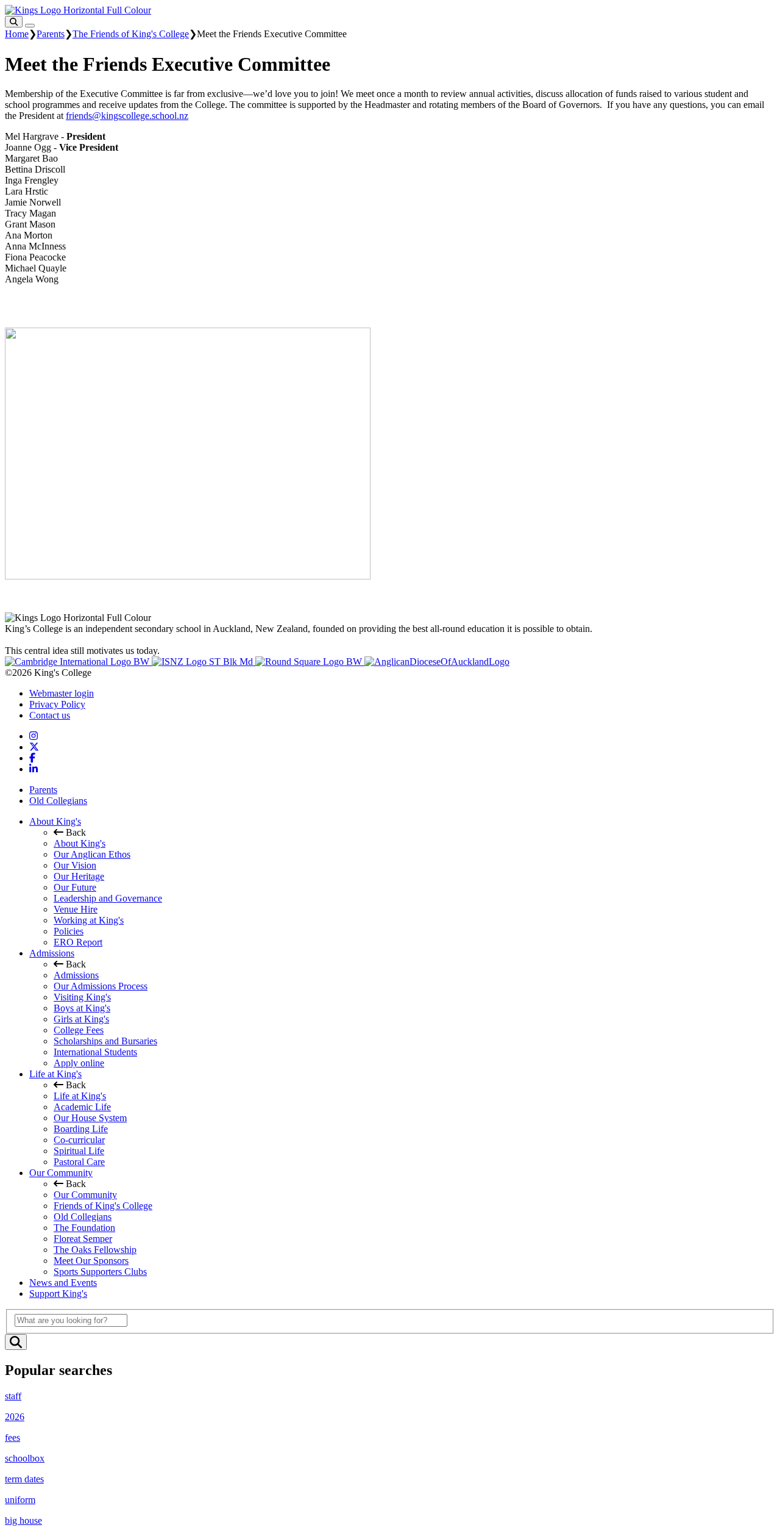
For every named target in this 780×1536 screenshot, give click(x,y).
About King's (55, 821)
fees (12, 1437)
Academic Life (82, 1107)
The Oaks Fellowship (95, 1249)
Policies (68, 931)
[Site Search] (14, 21)
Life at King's (55, 1074)
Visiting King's (82, 997)
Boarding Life (81, 1129)
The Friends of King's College (131, 34)
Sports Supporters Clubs (100, 1271)
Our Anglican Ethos (92, 854)
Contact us (49, 715)
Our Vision (75, 865)
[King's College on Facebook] (32, 758)
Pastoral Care (79, 1162)
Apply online (79, 1063)
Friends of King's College (103, 1205)
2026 (14, 1417)
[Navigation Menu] (30, 25)
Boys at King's (82, 1008)
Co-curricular (79, 1140)
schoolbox (24, 1458)
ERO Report (78, 942)
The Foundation (84, 1227)
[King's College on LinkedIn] (33, 769)
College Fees (79, 1030)
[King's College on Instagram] (33, 736)
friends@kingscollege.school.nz (127, 115)
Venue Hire (76, 909)
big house (23, 1520)
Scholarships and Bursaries (105, 1041)
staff (13, 1396)
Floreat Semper (83, 1238)
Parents (51, 34)
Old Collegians (58, 800)
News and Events (63, 1282)
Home (17, 34)
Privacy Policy (57, 704)
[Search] (16, 1342)
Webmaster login (61, 693)
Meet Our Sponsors (91, 1260)
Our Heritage (79, 876)
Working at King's (89, 920)
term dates (24, 1479)
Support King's (58, 1293)
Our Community (61, 1173)
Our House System (90, 1118)
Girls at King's (81, 1019)
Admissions (51, 953)
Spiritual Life (79, 1151)
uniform (20, 1500)
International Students (95, 1052)
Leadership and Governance (108, 898)
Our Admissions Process (100, 986)
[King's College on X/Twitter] (34, 747)
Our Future (75, 887)
